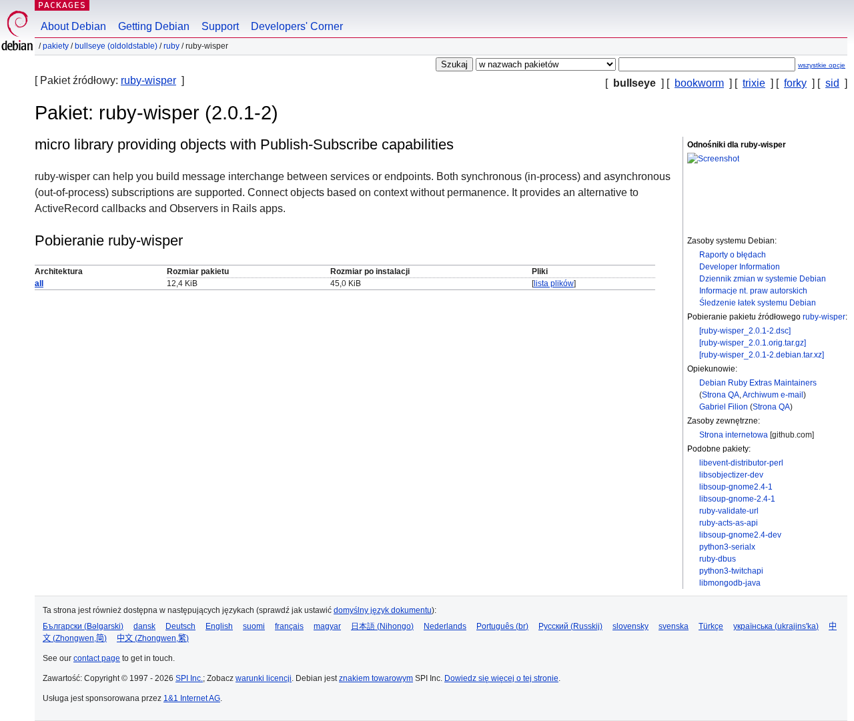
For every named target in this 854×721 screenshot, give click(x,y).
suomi (254, 626)
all (39, 283)
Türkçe (711, 626)
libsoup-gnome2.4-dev (740, 535)
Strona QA (720, 395)
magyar (327, 626)
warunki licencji (264, 678)
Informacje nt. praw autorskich (753, 290)
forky (795, 83)
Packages (62, 5)
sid (832, 83)
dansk (144, 626)
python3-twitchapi (731, 571)
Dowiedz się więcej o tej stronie (501, 678)
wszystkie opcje (821, 65)
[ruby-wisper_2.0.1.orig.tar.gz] (752, 342)
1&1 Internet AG (191, 698)
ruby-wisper (148, 80)
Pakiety (56, 46)
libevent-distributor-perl (741, 463)
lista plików (554, 283)
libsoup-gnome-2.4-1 (737, 499)
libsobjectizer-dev (731, 475)
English (219, 626)
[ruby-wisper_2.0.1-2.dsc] (745, 330)
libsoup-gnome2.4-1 (736, 487)
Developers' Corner (297, 26)
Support (220, 26)
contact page (96, 658)
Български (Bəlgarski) (83, 626)
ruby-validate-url (729, 511)
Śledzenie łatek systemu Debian (757, 302)
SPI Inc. (189, 678)
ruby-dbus (717, 559)
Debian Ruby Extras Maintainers (758, 383)
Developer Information (739, 266)
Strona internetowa (733, 435)
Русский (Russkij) (570, 626)
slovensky (630, 626)
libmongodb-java (730, 583)
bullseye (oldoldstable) (116, 46)
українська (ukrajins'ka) (776, 626)
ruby (171, 46)
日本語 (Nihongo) (382, 626)
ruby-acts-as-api (728, 523)
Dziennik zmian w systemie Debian (762, 278)
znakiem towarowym (376, 678)
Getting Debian (153, 26)
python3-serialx (727, 547)
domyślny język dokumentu (383, 610)
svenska (674, 626)
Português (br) (502, 626)
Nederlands (445, 626)
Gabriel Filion (723, 407)
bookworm (699, 83)
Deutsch (180, 626)
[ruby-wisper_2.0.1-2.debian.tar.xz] (761, 354)
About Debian (73, 26)
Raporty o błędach (732, 254)
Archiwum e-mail (773, 395)
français (289, 626)
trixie (754, 83)
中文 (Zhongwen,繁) (153, 638)
